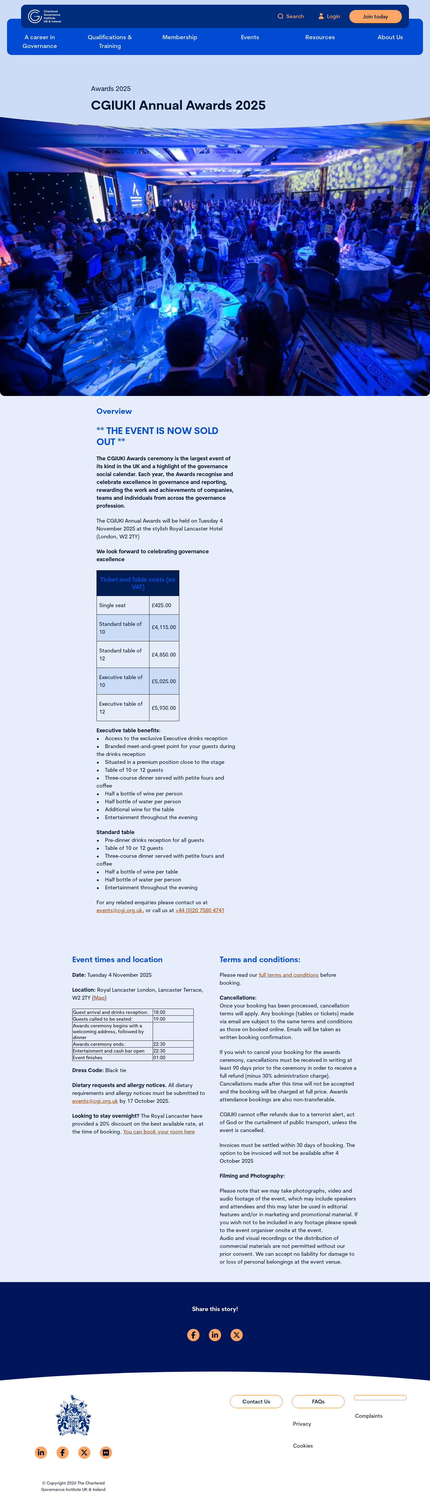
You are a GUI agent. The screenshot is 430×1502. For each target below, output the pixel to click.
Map (99, 997)
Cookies (303, 1445)
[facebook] (193, 1335)
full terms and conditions (289, 975)
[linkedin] (215, 1335)
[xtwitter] (237, 1335)
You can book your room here (159, 1131)
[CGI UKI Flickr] (106, 1452)
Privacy (302, 1423)
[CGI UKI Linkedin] (41, 1452)
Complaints (369, 1416)
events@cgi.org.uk (119, 910)
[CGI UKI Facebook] (62, 1452)
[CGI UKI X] (84, 1452)
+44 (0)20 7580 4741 (200, 910)
